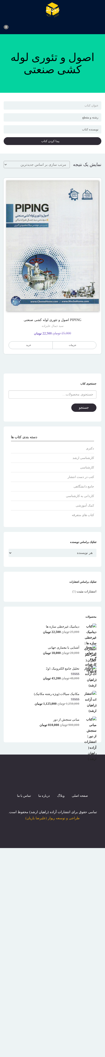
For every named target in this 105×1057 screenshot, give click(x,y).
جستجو (84, 407)
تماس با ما (24, 796)
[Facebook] (35, 780)
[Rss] (61, 780)
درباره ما (44, 796)
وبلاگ (60, 796)
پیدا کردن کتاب (51, 141)
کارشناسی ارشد (83, 458)
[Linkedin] (70, 780)
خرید (28, 345)
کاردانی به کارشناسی (80, 496)
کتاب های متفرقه (83, 515)
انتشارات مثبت (86, 591)
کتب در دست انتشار (81, 477)
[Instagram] (52, 780)
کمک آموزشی (85, 505)
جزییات (72, 345)
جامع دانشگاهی (84, 486)
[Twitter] (44, 780)
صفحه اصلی (80, 796)
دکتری (90, 448)
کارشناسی (87, 467)
